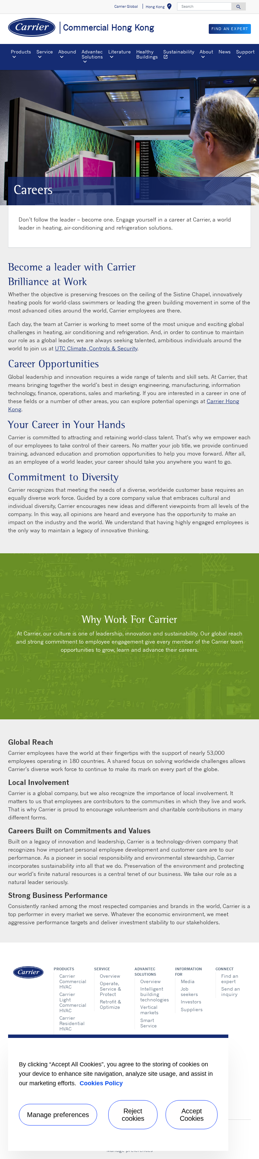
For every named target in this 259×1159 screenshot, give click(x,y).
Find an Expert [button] (229, 28)
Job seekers (189, 991)
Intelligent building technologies (152, 994)
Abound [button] (67, 51)
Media (188, 981)
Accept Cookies (192, 1114)
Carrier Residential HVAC (71, 1023)
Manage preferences (58, 1114)
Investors (191, 1001)
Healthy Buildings (147, 54)
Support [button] (245, 51)
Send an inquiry (230, 991)
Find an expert (229, 978)
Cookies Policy (101, 1083)
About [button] (206, 51)
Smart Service (148, 1022)
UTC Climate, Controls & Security (96, 348)
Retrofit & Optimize (110, 1004)
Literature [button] (119, 51)
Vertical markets (149, 1009)
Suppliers (192, 1009)
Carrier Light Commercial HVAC (71, 1002)
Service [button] (44, 51)
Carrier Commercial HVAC (71, 981)
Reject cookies (133, 1114)
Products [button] (21, 51)
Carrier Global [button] (126, 6)
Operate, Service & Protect (110, 988)
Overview (110, 976)
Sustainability (180, 55)
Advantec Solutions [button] (92, 54)
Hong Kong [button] (160, 8)
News (225, 51)
